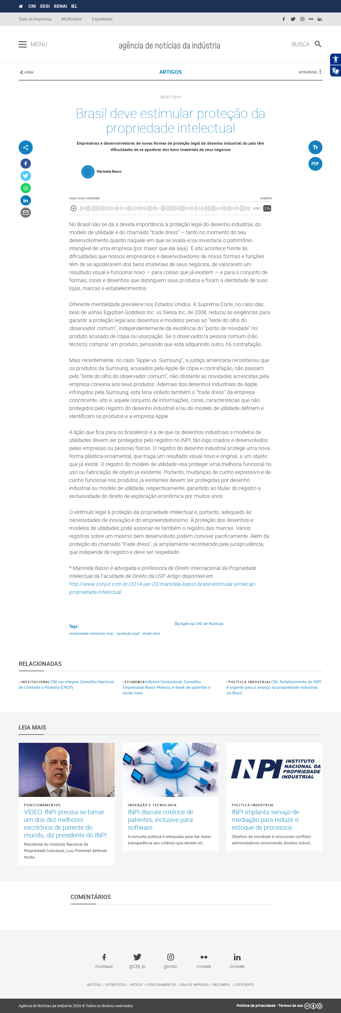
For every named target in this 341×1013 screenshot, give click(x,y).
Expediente (102, 19)
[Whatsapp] (26, 188)
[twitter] (293, 19)
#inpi (109, 633)
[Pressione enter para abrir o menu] (23, 44)
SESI (45, 6)
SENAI (60, 6)
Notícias (94, 984)
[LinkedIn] (26, 200)
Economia (135, 682)
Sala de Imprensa (35, 19)
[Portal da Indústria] (21, 6)
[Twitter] (26, 176)
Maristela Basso (109, 171)
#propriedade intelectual (87, 633)
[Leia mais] (67, 770)
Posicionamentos (42, 805)
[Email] (26, 213)
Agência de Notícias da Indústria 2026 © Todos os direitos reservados (76, 1005)
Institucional (35, 682)
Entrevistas (115, 984)
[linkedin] (319, 19)
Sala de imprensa (194, 984)
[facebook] (283, 19)
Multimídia (72, 19)
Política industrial (250, 682)
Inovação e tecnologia (152, 805)
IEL (74, 6)
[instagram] (302, 19)
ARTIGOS (170, 71)
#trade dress (151, 633)
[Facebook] (26, 164)
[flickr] (311, 19)
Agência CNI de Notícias (202, 623)
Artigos (136, 984)
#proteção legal (128, 633)
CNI (32, 6)
